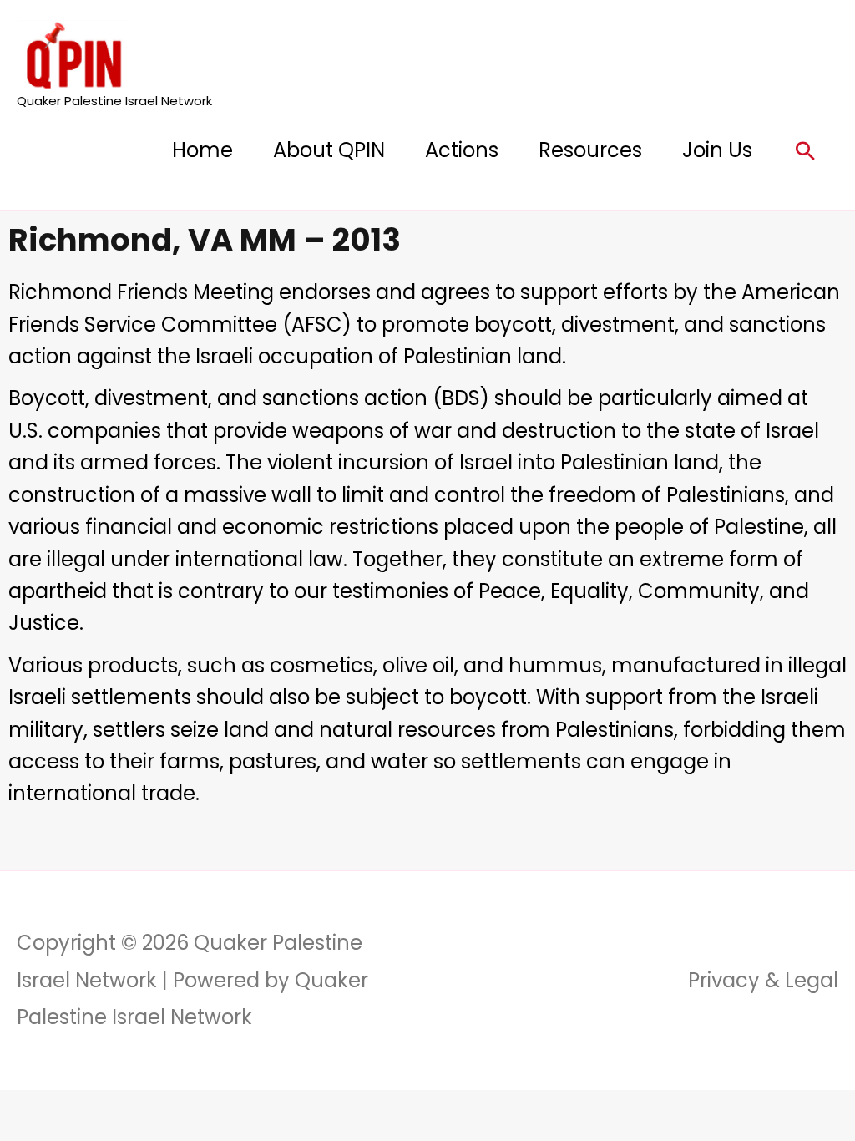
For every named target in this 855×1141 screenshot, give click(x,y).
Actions (461, 150)
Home (202, 150)
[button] (805, 151)
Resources (590, 150)
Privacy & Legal (763, 980)
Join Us (717, 150)
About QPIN (329, 150)
